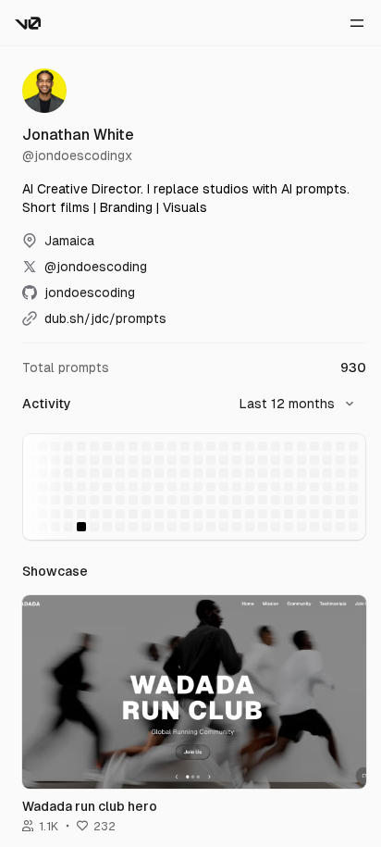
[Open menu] (357, 23)
